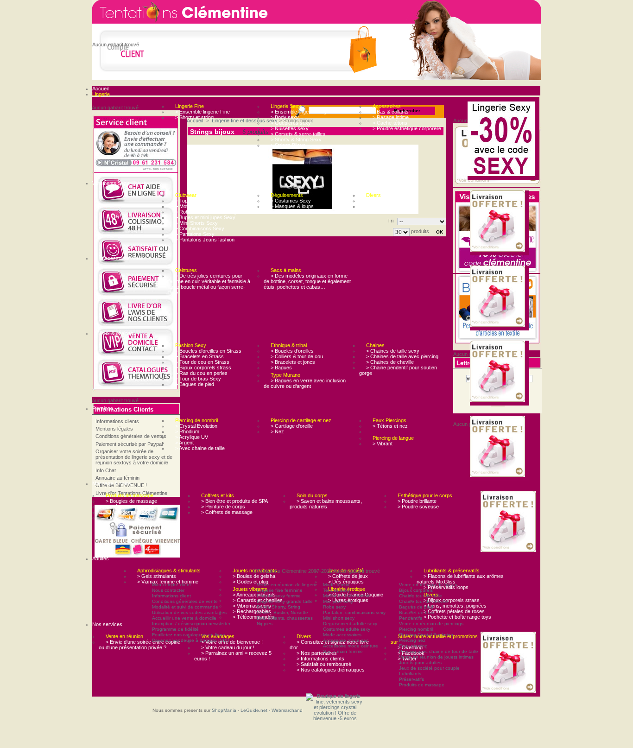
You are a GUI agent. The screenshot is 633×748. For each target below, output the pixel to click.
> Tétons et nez (390, 426)
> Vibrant (382, 443)
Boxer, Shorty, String (278, 606)
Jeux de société (346, 570)
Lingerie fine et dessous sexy (245, 120)
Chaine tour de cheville (423, 601)
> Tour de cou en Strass (202, 362)
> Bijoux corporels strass (203, 367)
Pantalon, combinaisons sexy (354, 612)
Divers (373, 195)
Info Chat (105, 470)
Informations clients (117, 421)
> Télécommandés (253, 617)
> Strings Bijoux (288, 145)
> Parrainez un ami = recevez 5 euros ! (233, 655)
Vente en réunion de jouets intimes (436, 656)
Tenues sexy (336, 590)
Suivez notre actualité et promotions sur (434, 639)
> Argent (184, 442)
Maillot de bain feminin (347, 595)
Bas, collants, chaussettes (285, 618)
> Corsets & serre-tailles (298, 134)
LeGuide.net (255, 710)
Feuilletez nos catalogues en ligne (188, 634)
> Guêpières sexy (291, 123)
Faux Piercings (389, 420)
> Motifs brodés (192, 206)
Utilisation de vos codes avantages (189, 612)
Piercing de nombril (196, 420)
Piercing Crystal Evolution (426, 634)
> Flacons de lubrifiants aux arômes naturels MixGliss (460, 578)
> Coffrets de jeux (348, 576)
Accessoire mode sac (345, 640)
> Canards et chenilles (258, 600)
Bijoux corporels (416, 590)
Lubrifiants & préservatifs (452, 570)
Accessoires (387, 106)
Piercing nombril (416, 629)
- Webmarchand (286, 710)
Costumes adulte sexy (346, 629)
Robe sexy (334, 606)
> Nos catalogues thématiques (331, 669)
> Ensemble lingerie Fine (202, 111)
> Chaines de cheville (390, 362)
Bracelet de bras (416, 612)
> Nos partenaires (317, 653)
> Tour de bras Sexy (198, 378)
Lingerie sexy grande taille (285, 601)
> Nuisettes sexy (290, 128)
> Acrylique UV (191, 437)
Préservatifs (411, 679)
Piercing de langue (393, 438)
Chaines (375, 345)
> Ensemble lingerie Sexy (299, 111)
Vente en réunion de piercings (431, 623)
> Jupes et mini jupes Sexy (205, 217)
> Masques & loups (292, 206)
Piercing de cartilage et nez (301, 420)
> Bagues (281, 367)
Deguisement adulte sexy (350, 623)
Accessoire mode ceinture (350, 645)
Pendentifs (410, 618)
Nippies (264, 623)
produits (420, 231)
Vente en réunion (124, 636)
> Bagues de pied (194, 384)
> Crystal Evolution (196, 426)
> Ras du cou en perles (201, 373)
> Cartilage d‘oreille (292, 426)
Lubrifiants (410, 673)
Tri (390, 220)
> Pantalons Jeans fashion (204, 239)
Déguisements (287, 195)
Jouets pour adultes (420, 662)
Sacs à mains (286, 270)
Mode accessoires (342, 634)
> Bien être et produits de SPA (234, 501)
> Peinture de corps (223, 506)
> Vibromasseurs (252, 606)
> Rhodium (187, 431)
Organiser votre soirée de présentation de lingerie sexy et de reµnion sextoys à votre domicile (133, 457)
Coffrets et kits (217, 495)
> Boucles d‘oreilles (292, 351)
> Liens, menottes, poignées (455, 606)
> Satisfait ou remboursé (324, 664)
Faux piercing (413, 645)
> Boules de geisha (254, 576)
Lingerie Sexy (286, 106)
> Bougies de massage (131, 501)
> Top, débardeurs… (198, 200)
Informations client (171, 595)
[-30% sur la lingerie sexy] (503, 139)
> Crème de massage (130, 506)
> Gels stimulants (156, 576)
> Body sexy (285, 117)
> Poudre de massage (130, 517)
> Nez (277, 431)
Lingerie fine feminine (280, 590)
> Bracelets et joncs (293, 362)
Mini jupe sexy (338, 601)
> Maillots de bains (386, 200)
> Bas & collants (391, 111)
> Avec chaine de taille (200, 448)
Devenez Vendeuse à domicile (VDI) (190, 640)
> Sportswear (381, 206)
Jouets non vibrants (255, 570)
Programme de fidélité (175, 629)
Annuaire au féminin (117, 478)
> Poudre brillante (417, 501)
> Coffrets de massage (227, 512)
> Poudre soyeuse (418, 506)
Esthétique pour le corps (425, 495)
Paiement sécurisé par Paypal (129, 444)
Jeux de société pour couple (429, 668)
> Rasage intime (391, 117)
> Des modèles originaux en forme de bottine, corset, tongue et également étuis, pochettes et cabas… (307, 281)
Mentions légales (114, 428)
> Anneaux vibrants (254, 594)
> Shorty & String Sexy (296, 139)
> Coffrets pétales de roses (454, 611)
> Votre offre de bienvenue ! (232, 642)
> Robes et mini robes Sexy (206, 212)
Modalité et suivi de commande (185, 606)
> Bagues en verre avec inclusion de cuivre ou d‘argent (305, 383)
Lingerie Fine (189, 106)
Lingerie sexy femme (279, 595)
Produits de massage (129, 495)
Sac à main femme (343, 651)
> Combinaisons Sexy (199, 228)
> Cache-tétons (390, 123)
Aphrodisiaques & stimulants (169, 570)
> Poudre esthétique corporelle (407, 128)
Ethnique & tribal (289, 345)
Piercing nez (412, 640)
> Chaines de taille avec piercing (402, 356)
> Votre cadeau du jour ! (227, 647)
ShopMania (224, 710)
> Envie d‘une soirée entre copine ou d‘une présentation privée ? (139, 644)
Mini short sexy (338, 618)
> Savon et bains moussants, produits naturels (326, 503)
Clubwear (185, 195)
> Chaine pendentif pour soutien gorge (398, 370)
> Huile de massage (128, 512)
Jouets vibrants (250, 589)
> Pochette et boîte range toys (457, 617)
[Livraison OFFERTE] (499, 221)
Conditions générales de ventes (130, 436)
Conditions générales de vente (185, 601)
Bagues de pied (416, 606)
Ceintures (186, 270)
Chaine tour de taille (420, 595)
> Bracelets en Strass (199, 356)
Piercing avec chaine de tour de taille (438, 651)
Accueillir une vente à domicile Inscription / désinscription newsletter (191, 620)
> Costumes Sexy (291, 200)
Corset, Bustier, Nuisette (282, 612)
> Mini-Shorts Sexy (196, 223)
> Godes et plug (250, 581)
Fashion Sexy (190, 345)
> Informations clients (320, 658)
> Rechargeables (252, 611)
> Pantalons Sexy (195, 234)
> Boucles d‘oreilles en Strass (208, 351)
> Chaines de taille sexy (392, 351)
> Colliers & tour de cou (297, 356)
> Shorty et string (194, 117)
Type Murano (285, 375)
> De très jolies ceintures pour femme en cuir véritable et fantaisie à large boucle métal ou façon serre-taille (209, 284)
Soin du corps (312, 495)
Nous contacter (168, 590)
